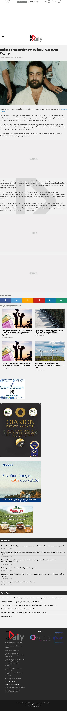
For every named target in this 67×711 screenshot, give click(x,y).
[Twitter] (20, 2)
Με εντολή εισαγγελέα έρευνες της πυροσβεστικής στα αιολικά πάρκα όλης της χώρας (49, 365)
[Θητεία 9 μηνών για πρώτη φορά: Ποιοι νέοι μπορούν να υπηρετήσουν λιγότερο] (50, 319)
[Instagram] (22, 2)
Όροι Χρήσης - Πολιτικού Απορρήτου (33, 704)
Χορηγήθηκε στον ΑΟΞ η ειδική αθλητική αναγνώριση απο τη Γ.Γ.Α (21, 602)
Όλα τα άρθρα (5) (6, 616)
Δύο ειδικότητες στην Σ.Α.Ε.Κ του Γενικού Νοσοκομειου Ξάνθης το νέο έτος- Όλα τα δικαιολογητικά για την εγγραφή (32, 575)
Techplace (48, 703)
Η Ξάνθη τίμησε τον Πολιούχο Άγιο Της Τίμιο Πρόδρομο (18, 568)
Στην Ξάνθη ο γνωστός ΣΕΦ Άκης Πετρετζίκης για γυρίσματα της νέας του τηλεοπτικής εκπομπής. (31, 598)
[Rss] (26, 2)
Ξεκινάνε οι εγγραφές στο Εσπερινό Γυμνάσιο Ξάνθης (18, 582)
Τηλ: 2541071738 (10, 681)
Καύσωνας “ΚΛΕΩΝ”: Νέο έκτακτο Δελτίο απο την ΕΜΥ (18, 609)
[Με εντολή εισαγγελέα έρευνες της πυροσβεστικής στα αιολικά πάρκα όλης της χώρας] (50, 352)
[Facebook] (18, 2)
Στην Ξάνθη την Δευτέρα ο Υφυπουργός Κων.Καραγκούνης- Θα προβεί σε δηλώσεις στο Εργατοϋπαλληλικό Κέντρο (28, 561)
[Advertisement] (33, 17)
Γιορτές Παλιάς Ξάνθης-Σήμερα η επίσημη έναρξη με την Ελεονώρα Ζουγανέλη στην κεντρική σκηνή (32, 546)
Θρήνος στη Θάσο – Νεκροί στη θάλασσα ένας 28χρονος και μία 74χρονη (24, 612)
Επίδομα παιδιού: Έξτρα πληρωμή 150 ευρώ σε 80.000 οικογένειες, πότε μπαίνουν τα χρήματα (17, 333)
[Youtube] (24, 2)
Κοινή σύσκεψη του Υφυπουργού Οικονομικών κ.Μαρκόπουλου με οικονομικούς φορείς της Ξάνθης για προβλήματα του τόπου (33, 553)
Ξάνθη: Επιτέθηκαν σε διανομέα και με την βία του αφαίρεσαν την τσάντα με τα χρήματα (28, 605)
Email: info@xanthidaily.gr (12, 684)
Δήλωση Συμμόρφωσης (33, 706)
